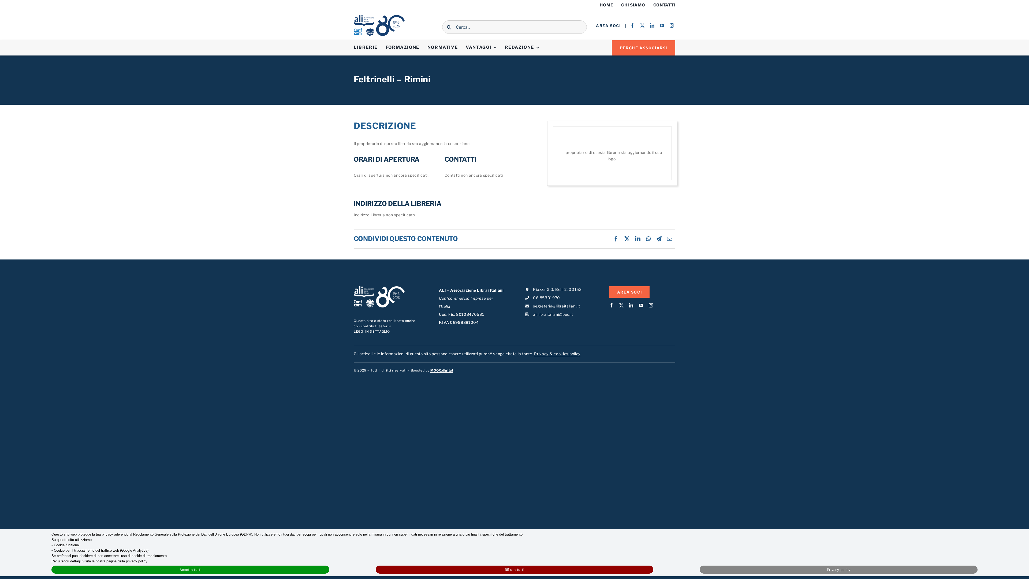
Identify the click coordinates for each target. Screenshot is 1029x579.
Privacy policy (839, 569)
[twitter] (642, 25)
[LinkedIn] (637, 238)
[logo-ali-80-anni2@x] (379, 16)
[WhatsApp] (648, 238)
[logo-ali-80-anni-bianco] (379, 288)
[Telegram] (659, 238)
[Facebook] (616, 238)
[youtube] (662, 25)
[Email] (669, 238)
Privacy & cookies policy (557, 353)
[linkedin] (652, 25)
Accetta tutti (190, 569)
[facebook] (632, 25)
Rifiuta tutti (514, 569)
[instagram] (672, 25)
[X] (627, 238)
